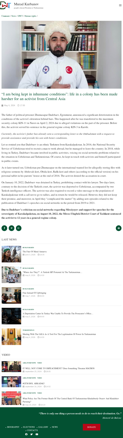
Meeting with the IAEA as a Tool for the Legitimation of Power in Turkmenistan (59, 334)
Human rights (30, 15)
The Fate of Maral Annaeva (34, 251)
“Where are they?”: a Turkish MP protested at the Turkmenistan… (52, 272)
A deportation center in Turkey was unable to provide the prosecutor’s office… (58, 313)
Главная (6, 15)
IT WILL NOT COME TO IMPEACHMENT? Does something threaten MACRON (58, 368)
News (13, 15)
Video (39, 363)
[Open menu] (120, 5)
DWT (20, 15)
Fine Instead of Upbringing (34, 292)
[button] (91, 427)
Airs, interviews (29, 363)
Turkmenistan (28, 330)
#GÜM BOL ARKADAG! (34, 383)
